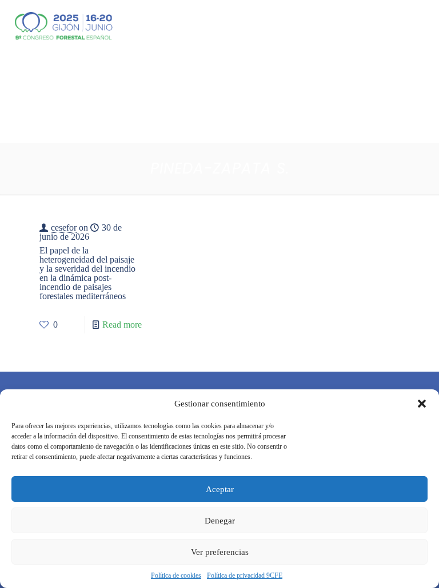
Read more (122, 324)
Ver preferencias (220, 552)
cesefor (64, 227)
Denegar (220, 520)
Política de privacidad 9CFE (244, 575)
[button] (422, 403)
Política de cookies (176, 575)
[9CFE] (63, 25)
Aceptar (220, 489)
